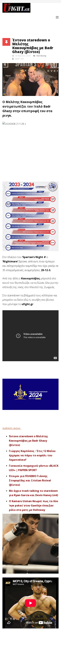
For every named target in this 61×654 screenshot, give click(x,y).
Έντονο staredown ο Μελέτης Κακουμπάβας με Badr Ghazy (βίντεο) (28, 440)
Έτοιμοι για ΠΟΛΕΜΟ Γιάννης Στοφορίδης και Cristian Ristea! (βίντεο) (30, 480)
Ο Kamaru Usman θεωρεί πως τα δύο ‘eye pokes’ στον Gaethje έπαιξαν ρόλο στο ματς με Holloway (33, 505)
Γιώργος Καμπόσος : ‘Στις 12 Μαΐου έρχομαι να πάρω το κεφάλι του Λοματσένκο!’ (32, 455)
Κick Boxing (41, 55)
